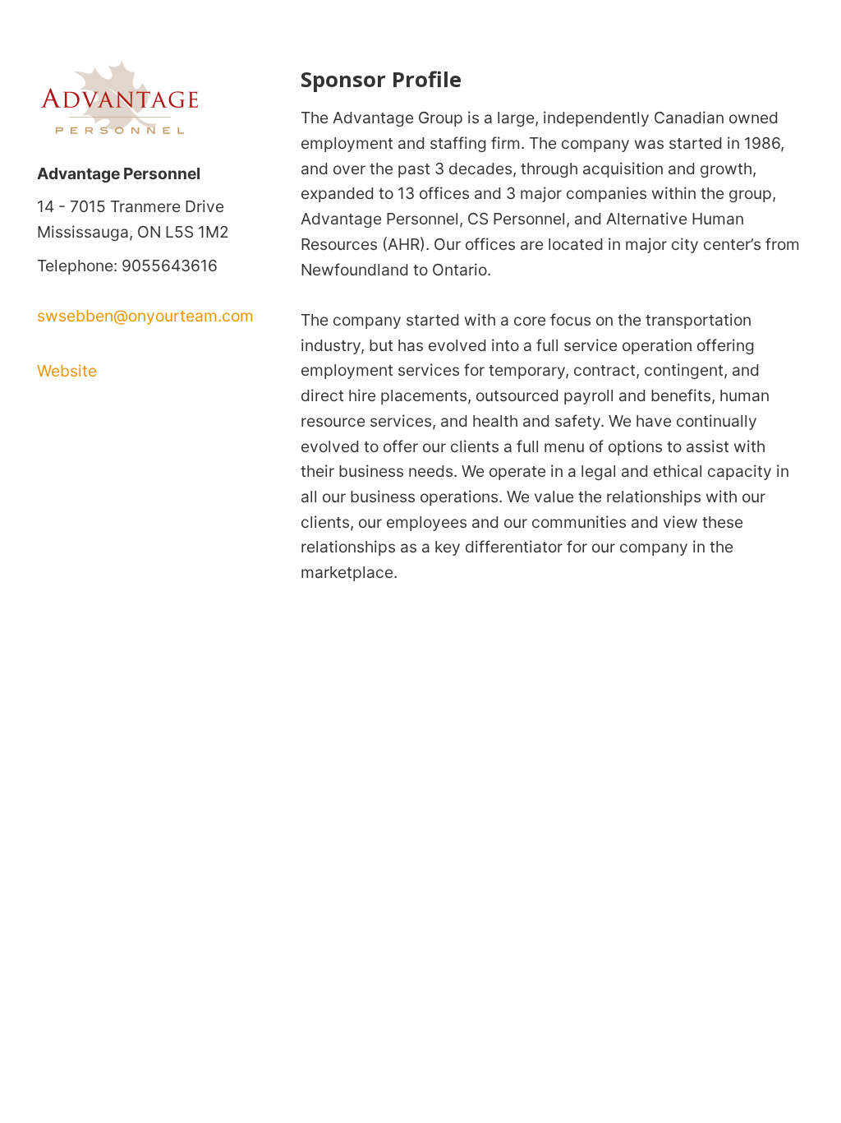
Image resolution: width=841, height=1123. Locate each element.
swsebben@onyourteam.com (145, 316)
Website (67, 371)
